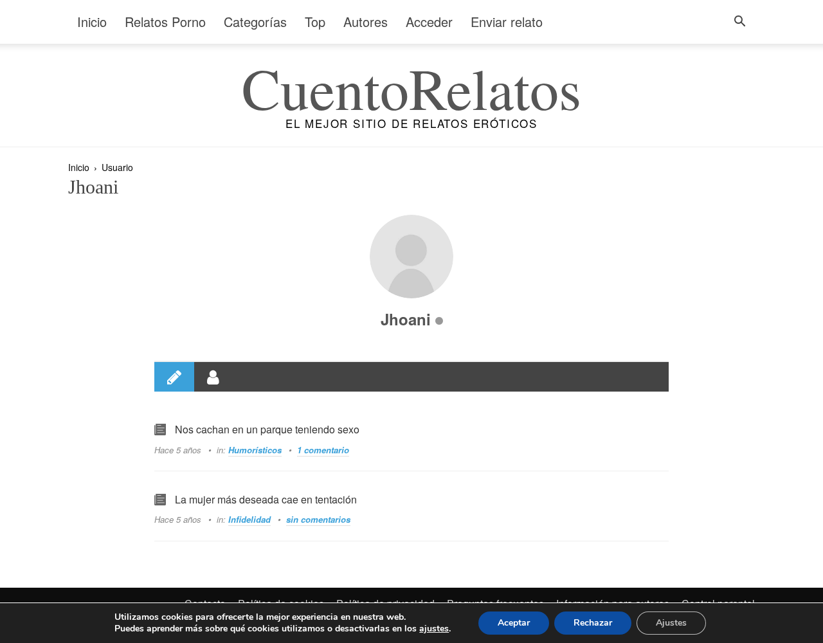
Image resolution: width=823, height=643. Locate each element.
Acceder (429, 21)
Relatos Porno (165, 21)
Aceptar (514, 623)
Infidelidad (249, 519)
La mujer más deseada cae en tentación (266, 499)
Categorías (255, 21)
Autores (365, 21)
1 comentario (323, 450)
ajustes (434, 629)
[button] (739, 23)
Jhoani (408, 319)
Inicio (92, 21)
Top (315, 21)
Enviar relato (507, 21)
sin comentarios (318, 519)
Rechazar (593, 623)
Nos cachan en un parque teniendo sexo (267, 429)
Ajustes (671, 623)
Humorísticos (255, 450)
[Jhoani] (411, 257)
